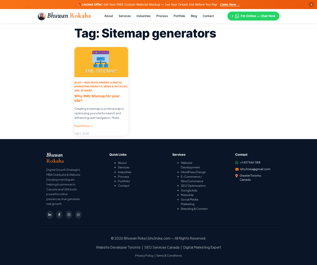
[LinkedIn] (49, 215)
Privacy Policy (144, 255)
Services (123, 167)
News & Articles (115, 86)
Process (123, 176)
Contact (123, 185)
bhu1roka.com (159, 238)
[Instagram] (69, 215)
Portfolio (124, 181)
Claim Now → (230, 4)
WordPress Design (193, 172)
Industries (124, 172)
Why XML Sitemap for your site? (97, 98)
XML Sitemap (83, 90)
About (122, 163)
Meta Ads (187, 195)
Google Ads (189, 190)
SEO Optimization (193, 185)
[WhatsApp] (78, 215)
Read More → (83, 126)
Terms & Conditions (169, 255)
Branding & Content (194, 208)
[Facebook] (59, 215)
